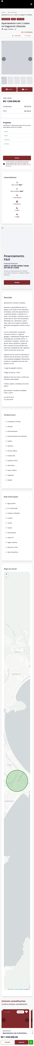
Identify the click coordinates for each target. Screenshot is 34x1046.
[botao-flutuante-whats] (31, 1042)
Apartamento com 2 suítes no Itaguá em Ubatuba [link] (17, 15)
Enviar (17, 158)
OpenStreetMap (19, 989)
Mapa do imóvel (10, 569)
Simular (17, 282)
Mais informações (11, 497)
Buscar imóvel (12, 12)
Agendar (21, 1042)
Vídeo (26, 89)
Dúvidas (7, 1042)
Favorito (29, 35)
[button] (4, 59)
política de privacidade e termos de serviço (18, 165)
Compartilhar (17, 35)
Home (3, 12)
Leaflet (11, 989)
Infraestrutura (9, 415)
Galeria (10, 89)
